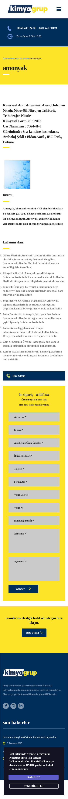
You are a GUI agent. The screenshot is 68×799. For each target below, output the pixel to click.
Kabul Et (33, 777)
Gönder (20, 589)
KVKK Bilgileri (34, 786)
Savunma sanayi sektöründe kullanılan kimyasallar (30, 737)
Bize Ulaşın (19, 375)
